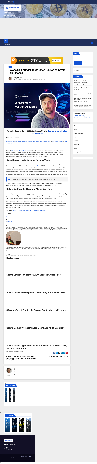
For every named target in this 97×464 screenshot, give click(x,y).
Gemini (49, 141)
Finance (27, 79)
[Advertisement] (48, 29)
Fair (24, 79)
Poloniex (61, 141)
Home (22, 456)
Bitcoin (75, 129)
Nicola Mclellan (18, 77)
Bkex (12, 141)
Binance (8, 141)
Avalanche (76, 125)
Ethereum (76, 140)
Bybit (16, 141)
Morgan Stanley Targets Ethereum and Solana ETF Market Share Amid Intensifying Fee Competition (83, 100)
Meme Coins (77, 144)
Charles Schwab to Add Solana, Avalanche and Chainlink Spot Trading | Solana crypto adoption (81, 82)
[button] (89, 42)
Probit (65, 141)
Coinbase (30, 141)
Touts (43, 79)
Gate (40, 141)
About (69, 41)
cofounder (20, 79)
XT (11, 143)
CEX (19, 141)
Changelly (24, 141)
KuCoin (45, 141)
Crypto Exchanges (78, 133)
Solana (75, 148)
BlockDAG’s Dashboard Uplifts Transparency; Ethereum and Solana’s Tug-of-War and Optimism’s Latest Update (21, 358)
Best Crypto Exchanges (17, 41)
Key (30, 79)
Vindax (8, 143)
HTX (53, 141)
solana (36, 79)
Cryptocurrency (32, 41)
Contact (76, 41)
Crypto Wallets (45, 41)
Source (40, 79)
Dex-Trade (36, 141)
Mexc (56, 141)
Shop (30, 458)
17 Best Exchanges (58, 41)
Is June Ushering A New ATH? (57, 356)
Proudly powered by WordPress (9, 457)
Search (75, 53)
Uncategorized (77, 151)
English (7, 44)
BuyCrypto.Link (9, 12)
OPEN (33, 79)
